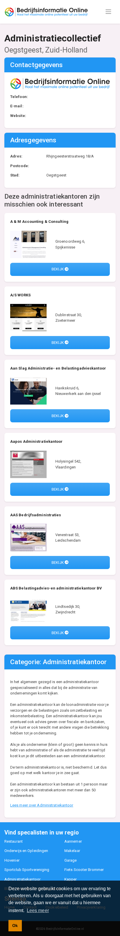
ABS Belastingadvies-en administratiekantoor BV (56, 588)
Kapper (70, 879)
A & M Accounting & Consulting (39, 221)
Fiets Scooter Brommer (84, 869)
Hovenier (12, 860)
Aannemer (73, 841)
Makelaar (72, 850)
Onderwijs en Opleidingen (26, 850)
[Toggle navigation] (108, 11)
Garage (70, 860)
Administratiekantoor (22, 879)
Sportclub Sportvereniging (27, 869)
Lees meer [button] (38, 910)
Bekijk (58, 269)
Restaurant (13, 841)
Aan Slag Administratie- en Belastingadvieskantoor (58, 368)
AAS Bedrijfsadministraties (35, 515)
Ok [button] (15, 925)
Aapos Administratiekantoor (36, 441)
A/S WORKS (20, 295)
